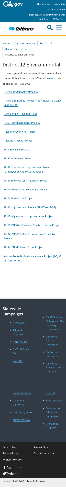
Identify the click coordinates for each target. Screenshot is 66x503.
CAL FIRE (18, 360)
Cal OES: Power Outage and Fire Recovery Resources (55, 323)
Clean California (22, 393)
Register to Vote (12, 459)
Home (6, 43)
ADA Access (19, 322)
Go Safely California (18, 402)
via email (48, 78)
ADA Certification (56, 9)
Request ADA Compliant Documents (47, 14)
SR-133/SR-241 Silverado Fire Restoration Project (32, 225)
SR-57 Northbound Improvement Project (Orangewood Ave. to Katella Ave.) (27, 169)
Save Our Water (54, 400)
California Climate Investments (53, 340)
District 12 (46, 43)
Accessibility (41, 447)
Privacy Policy (10, 453)
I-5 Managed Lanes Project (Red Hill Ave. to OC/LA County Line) (32, 102)
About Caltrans (44, 4)
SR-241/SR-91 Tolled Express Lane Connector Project (30, 236)
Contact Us (59, 4)
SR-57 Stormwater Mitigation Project (25, 180)
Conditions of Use (44, 453)
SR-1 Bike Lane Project (17, 149)
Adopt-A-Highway (18, 332)
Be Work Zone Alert (21, 351)
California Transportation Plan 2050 (55, 367)
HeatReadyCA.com (23, 412)
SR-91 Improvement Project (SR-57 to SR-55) (30, 207)
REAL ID (50, 393)
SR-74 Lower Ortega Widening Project (25, 189)
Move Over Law (21, 419)
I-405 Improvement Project (19, 131)
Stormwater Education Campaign (53, 412)
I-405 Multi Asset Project (18, 140)
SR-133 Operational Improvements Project (28, 216)
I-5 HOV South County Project (21, 91)
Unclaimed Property (52, 425)
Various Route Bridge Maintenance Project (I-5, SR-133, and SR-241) (33, 258)
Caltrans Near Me (25, 43)
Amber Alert (20, 341)
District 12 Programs (17, 49)
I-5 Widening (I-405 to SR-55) (20, 113)
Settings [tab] (45, 19)
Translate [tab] (59, 19)
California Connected (52, 354)
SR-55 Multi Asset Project (18, 158)
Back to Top (9, 447)
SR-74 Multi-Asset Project (19, 198)
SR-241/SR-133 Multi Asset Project (23, 247)
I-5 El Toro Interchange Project (22, 122)
